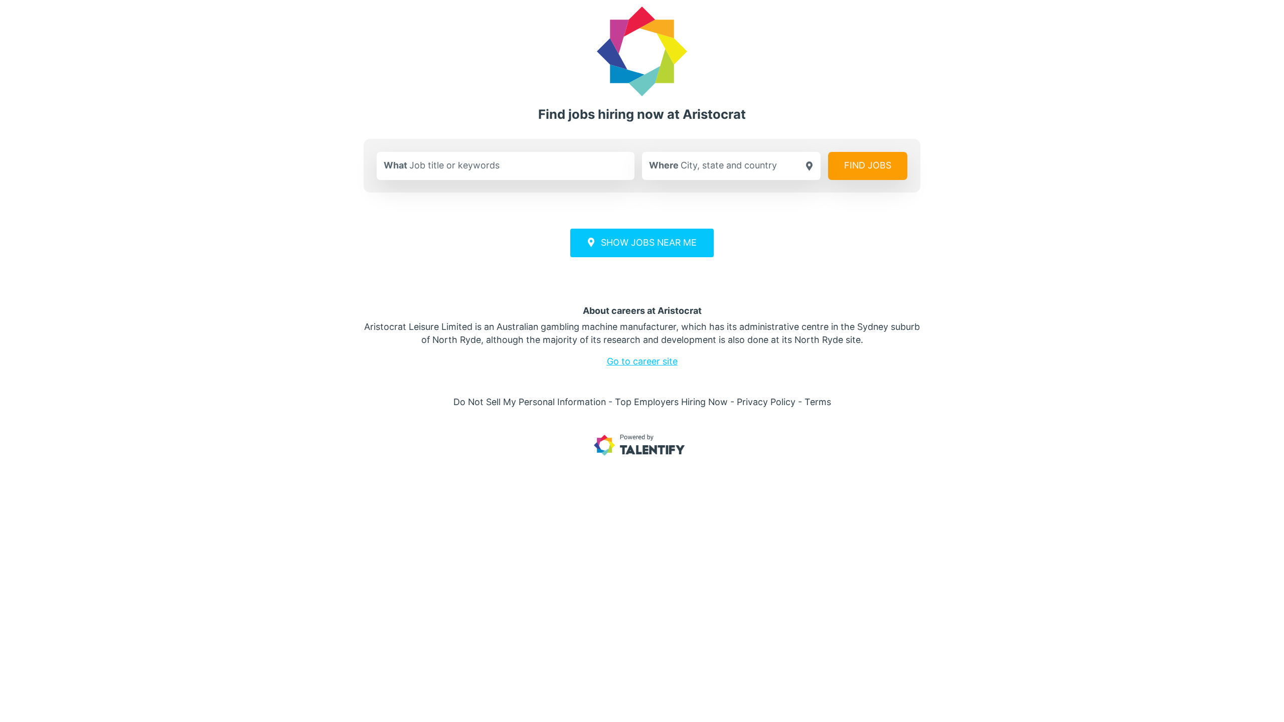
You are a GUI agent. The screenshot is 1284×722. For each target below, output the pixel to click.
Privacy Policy (766, 402)
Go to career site (642, 361)
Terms (818, 402)
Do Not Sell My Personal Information (529, 402)
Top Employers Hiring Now (671, 402)
